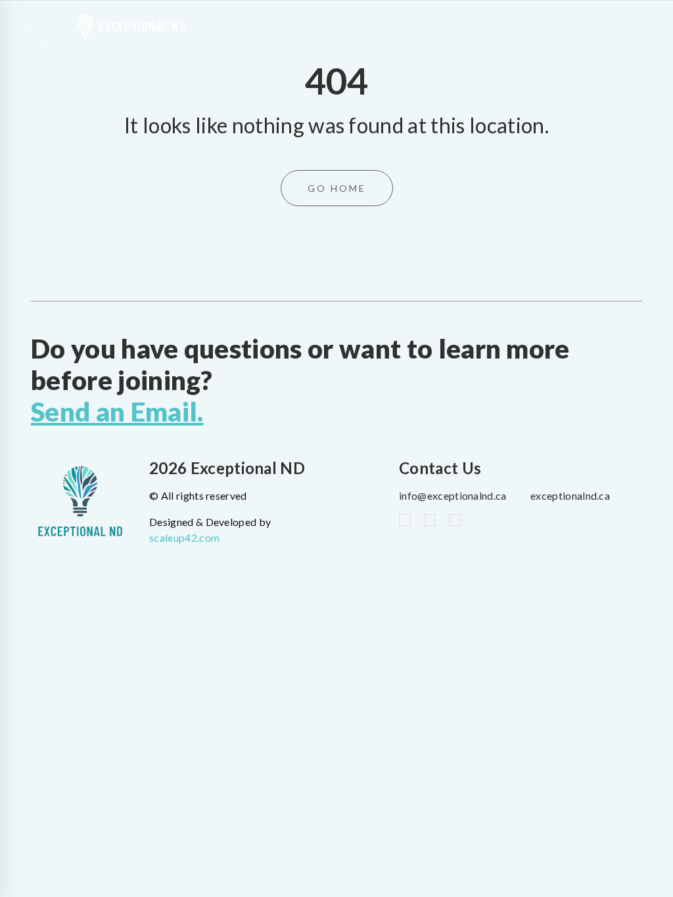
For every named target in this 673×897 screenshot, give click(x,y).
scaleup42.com (184, 537)
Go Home (337, 188)
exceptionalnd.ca (570, 495)
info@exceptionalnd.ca (453, 495)
